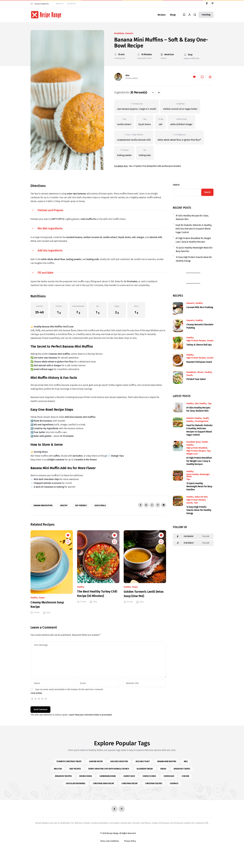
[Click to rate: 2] (35, 698)
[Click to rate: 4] (42, 698)
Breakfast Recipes (63, 776)
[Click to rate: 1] (32, 698)
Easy (190, 55)
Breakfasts (119, 33)
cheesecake (169, 776)
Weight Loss (192, 454)
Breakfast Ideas (193, 442)
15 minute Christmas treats (68, 761)
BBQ (186, 761)
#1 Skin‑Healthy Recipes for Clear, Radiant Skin (192, 217)
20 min (37, 613)
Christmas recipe (130, 783)
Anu (127, 75)
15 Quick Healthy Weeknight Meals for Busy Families (194, 249)
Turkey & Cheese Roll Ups (199, 344)
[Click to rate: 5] (45, 698)
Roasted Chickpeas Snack (199, 362)
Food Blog (206, 15)
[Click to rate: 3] (39, 698)
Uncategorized (201, 421)
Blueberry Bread (145, 769)
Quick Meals (100, 505)
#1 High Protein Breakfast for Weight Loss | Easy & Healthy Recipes (193, 240)
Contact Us (71, 4)
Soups (41, 598)
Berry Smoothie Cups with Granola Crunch (108, 769)
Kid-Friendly (81, 505)
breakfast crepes (182, 769)
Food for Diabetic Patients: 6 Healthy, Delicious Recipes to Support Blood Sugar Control (194, 229)
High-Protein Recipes (196, 341)
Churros (174, 783)
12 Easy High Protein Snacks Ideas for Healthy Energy (194, 259)
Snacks (210, 341)
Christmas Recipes (153, 783)
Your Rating (36, 693)
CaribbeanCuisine (108, 776)
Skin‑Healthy (200, 403)
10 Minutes (146, 54)
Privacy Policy (134, 841)
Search (176, 185)
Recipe (110, 833)
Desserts (129, 33)
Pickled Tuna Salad (195, 379)
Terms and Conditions (112, 841)
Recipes (162, 14)
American (169, 54)
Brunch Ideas (85, 776)
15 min (121, 54)
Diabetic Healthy (194, 418)
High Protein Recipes (196, 451)
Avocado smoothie (119, 761)
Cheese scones (149, 776)
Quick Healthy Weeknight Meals (198, 475)
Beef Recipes (75, 769)
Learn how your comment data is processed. (90, 714)
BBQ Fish (58, 769)
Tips (210, 403)
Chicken (185, 776)
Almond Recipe (96, 761)
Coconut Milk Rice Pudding (199, 307)
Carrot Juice (129, 776)
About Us (59, 4)
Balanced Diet (201, 497)
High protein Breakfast (196, 448)
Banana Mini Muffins (43, 505)
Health (206, 418)
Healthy (63, 505)
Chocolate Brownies (75, 783)
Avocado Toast (143, 761)
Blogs (173, 14)
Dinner (200, 372)
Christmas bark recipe (103, 783)
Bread (163, 769)
